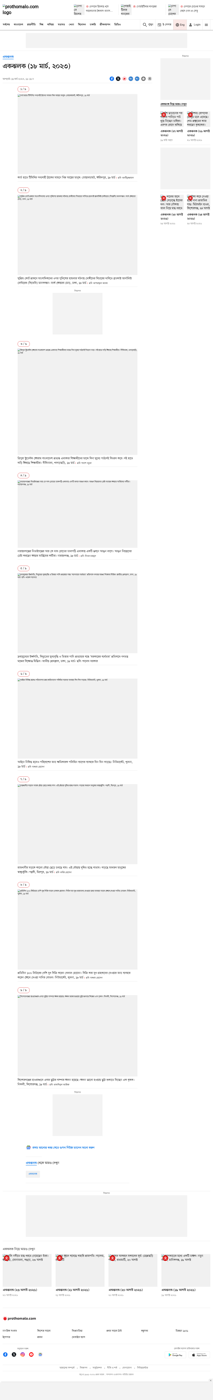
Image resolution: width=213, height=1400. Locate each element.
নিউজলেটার (142, 1367)
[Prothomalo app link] (175, 1355)
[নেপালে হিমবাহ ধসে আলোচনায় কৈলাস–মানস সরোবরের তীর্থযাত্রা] (79, 9)
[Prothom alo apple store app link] (199, 1355)
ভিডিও (117, 24)
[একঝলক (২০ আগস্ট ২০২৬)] (132, 1270)
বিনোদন (82, 24)
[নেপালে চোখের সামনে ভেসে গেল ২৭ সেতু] (173, 9)
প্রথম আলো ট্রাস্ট (114, 1331)
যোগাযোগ (127, 1367)
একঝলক (8, 57)
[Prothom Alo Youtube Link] (33, 1355)
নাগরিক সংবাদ (10, 1331)
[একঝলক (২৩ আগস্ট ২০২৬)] (27, 1270)
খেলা (71, 24)
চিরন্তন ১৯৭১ (182, 1331)
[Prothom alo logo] (19, 1320)
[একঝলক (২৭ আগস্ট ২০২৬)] (172, 119)
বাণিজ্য (50, 24)
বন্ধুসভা (144, 1331)
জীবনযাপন (105, 24)
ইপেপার (6, 1337)
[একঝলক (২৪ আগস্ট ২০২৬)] (198, 202)
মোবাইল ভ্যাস (78, 1337)
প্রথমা (40, 1337)
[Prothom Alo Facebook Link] (7, 1355)
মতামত (61, 24)
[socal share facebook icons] (112, 81)
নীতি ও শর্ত (112, 1367)
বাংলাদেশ (18, 24)
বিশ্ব (41, 24)
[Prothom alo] (25, 9)
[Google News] (40, 1355)
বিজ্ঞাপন (83, 1367)
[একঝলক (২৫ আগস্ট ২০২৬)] (172, 202)
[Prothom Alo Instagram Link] (24, 1355)
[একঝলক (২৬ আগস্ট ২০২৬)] (198, 119)
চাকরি (93, 24)
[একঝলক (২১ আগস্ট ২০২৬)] (80, 1270)
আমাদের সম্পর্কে (67, 1367)
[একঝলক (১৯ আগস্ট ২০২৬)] (185, 1270)
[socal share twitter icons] (118, 81)
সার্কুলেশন (97, 1367)
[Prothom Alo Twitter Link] (15, 1355)
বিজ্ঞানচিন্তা (77, 1331)
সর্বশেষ (6, 24)
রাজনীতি (31, 24)
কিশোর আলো (44, 1331)
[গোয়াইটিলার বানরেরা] (126, 9)
